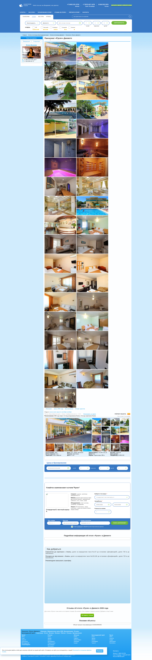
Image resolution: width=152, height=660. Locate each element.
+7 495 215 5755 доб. (30, 59)
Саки (23, 638)
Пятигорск (51, 646)
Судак (111, 639)
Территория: (49, 455)
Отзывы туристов (80, 408)
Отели (34, 16)
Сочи (49, 636)
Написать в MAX (127, 5)
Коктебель (112, 643)
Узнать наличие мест (119, 523)
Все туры (41, 16)
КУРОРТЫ (22, 12)
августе (59, 412)
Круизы (48, 16)
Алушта (24, 639)
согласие (79, 526)
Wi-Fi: (68, 452)
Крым (23, 635)
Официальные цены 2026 (55, 631)
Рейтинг (63, 633)
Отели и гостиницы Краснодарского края (38, 35)
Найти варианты (119, 22)
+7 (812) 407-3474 (89, 4)
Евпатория (25, 641)
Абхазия (76, 635)
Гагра (75, 636)
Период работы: (93, 452)
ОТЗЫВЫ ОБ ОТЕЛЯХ (60, 12)
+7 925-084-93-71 (29, 61)
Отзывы (76, 631)
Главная (25, 35)
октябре (69, 412)
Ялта (23, 636)
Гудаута (76, 638)
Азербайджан (26, 644)
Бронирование (69, 408)
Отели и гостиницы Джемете (57, 35)
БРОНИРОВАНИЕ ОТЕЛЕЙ (44, 12)
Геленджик (95, 641)
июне (51, 412)
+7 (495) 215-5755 (73, 4)
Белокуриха (51, 641)
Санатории (26, 16)
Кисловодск (51, 644)
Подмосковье (51, 643)
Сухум (75, 643)
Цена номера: (114, 454)
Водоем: (91, 455)
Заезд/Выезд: (114, 455)
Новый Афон (77, 639)
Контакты (86, 12)
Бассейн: (112, 452)
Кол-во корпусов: (51, 454)
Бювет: (91, 454)
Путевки (51, 633)
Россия (50, 635)
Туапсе (94, 643)
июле (54, 412)
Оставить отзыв (87, 615)
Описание (48, 408)
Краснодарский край (98, 635)
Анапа (49, 639)
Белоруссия (25, 643)
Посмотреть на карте (89, 414)
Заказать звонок (116, 5)
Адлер (49, 638)
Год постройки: (50, 452)
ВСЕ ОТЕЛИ (32, 12)
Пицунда (76, 641)
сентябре (64, 412)
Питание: (69, 454)
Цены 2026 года (59, 408)
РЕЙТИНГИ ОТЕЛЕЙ (74, 12)
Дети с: (69, 455)
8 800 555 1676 (103, 4)
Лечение (57, 633)
